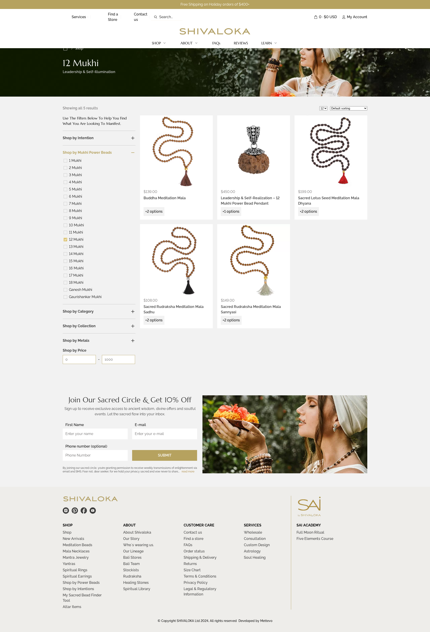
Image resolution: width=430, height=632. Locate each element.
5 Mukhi (75, 189)
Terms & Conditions (200, 576)
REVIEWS (241, 43)
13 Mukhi (76, 247)
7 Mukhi (75, 203)
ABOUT (187, 43)
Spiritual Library (136, 589)
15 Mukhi (76, 261)
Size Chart (192, 570)
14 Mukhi (76, 254)
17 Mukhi (76, 275)
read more (188, 471)
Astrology (252, 551)
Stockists (131, 570)
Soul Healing (255, 557)
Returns (190, 564)
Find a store (193, 539)
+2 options (154, 211)
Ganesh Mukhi (80, 290)
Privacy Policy (196, 582)
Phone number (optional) (86, 446)
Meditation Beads (77, 545)
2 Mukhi (75, 168)
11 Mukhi (76, 232)
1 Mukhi (75, 160)
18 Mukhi (76, 282)
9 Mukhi (75, 218)
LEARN (266, 43)
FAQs (216, 43)
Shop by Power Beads (81, 582)
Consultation (255, 539)
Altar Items (72, 607)
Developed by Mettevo (255, 621)
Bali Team (131, 564)
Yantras (69, 564)
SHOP (156, 43)
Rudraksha (132, 576)
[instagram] (66, 510)
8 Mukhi (75, 211)
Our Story (131, 539)
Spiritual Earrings (77, 576)
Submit (165, 455)
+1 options (231, 211)
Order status (194, 551)
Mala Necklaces (76, 551)
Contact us (193, 532)
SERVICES (252, 525)
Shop (67, 532)
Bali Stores (132, 557)
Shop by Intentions (78, 589)
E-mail (140, 425)
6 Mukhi (75, 196)
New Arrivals (73, 539)
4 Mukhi (75, 182)
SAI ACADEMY (309, 525)
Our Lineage (133, 551)
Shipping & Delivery (200, 557)
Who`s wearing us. (138, 545)
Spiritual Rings (75, 570)
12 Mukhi (76, 239)
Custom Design (257, 545)
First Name (74, 425)
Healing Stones (136, 582)
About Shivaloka (137, 532)
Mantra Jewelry (76, 557)
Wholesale (253, 532)
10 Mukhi (76, 225)
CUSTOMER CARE (199, 525)
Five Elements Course (315, 539)
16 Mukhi (76, 268)
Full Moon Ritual (310, 532)
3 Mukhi (75, 175)
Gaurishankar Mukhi (85, 297)
